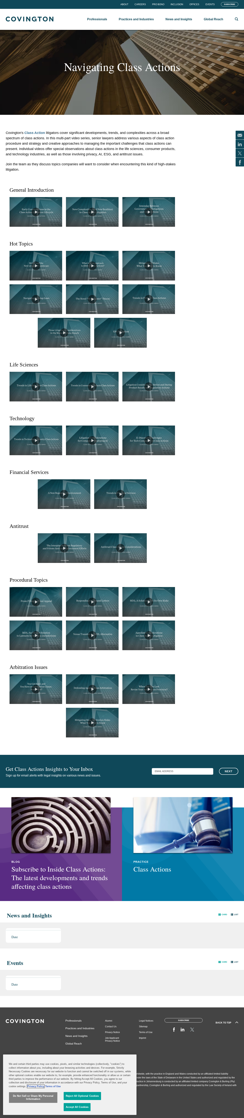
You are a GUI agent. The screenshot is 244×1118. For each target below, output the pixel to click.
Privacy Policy (35, 1086)
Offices (194, 4)
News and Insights (76, 1035)
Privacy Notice (112, 1032)
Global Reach (73, 1043)
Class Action (35, 133)
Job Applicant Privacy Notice (112, 1039)
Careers (140, 4)
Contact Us (110, 1026)
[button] (222, 914)
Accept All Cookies (77, 1107)
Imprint (142, 1038)
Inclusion (177, 4)
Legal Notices (146, 1020)
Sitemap (143, 1026)
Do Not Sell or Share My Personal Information (33, 1098)
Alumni (108, 1020)
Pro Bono (158, 4)
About (124, 4)
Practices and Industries (79, 1028)
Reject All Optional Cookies (82, 1096)
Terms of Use (145, 1032)
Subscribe (229, 4)
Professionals (73, 1020)
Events (210, 4)
